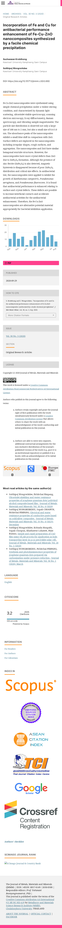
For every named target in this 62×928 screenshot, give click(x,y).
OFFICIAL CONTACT (41, 913)
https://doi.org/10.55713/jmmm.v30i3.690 (29, 81)
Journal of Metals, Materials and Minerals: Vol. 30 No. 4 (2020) (33, 505)
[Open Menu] (3, 3)
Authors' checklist (14, 841)
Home (6, 14)
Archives (16, 14)
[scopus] (31, 694)
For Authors (10, 653)
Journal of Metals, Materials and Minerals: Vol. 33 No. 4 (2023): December (31, 521)
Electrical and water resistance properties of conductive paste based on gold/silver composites (32, 515)
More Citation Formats (18, 315)
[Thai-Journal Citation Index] (31, 777)
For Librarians (11, 658)
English (8, 582)
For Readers (10, 648)
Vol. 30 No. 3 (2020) (33, 14)
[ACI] (31, 748)
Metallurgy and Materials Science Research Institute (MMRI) (30, 904)
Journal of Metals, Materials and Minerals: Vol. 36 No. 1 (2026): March (34, 560)
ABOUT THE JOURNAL (17, 913)
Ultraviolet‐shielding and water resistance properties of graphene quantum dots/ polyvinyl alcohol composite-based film (33, 500)
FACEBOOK (11, 916)
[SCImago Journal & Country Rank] (23, 863)
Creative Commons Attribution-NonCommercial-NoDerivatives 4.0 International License (31, 389)
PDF (9, 263)
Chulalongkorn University (19, 908)
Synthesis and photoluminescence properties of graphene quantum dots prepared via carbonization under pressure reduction (32, 554)
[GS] (31, 794)
